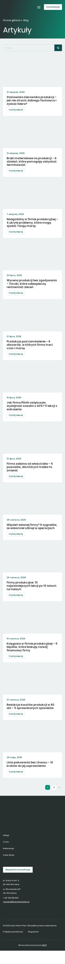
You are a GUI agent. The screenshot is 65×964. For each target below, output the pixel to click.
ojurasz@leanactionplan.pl (16, 901)
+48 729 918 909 (10, 897)
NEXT (44, 945)
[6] (12, 4)
